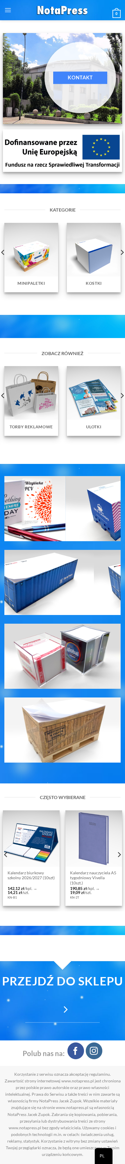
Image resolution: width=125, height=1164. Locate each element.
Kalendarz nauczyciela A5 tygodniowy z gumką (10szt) (81, 878)
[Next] (118, 854)
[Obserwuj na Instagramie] (94, 1050)
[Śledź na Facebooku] (75, 1050)
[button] (7, 10)
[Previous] (6, 854)
